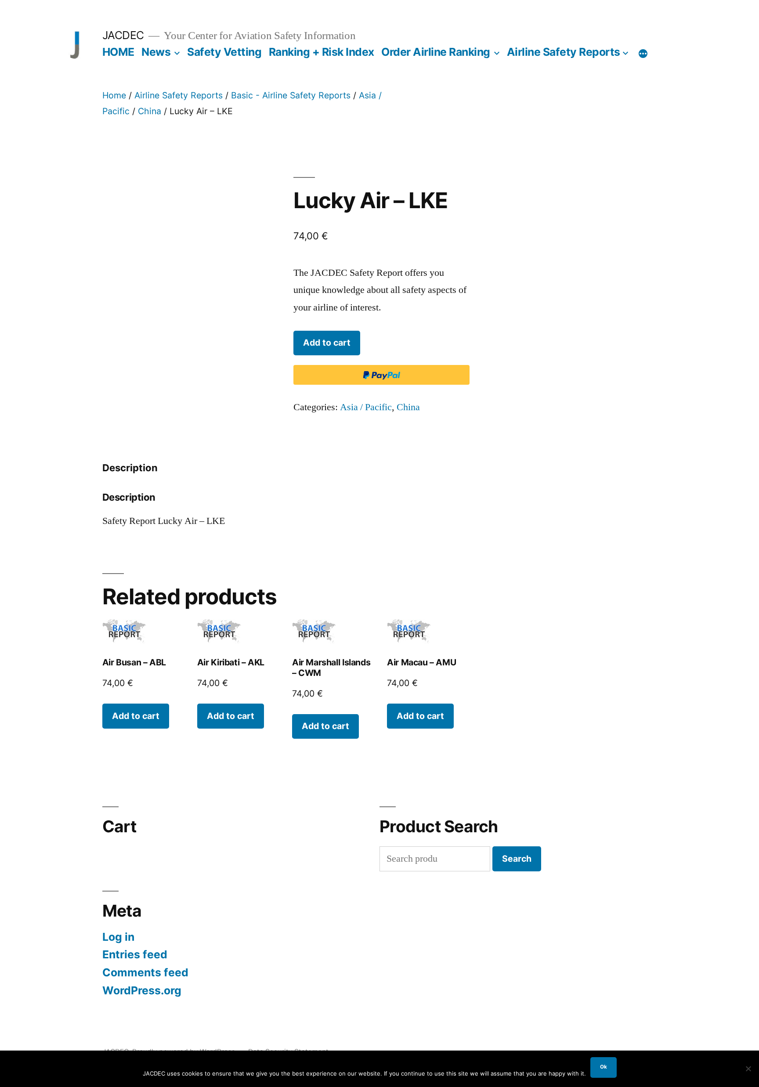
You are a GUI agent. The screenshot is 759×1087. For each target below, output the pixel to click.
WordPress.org (141, 990)
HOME (118, 51)
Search (516, 858)
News (155, 51)
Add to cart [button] (135, 716)
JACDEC (123, 35)
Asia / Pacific (366, 407)
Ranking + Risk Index (321, 51)
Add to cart (327, 342)
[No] (748, 1068)
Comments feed (145, 972)
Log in (118, 936)
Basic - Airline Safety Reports (291, 95)
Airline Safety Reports (563, 51)
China (149, 111)
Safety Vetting (224, 51)
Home (114, 95)
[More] (643, 53)
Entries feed (134, 954)
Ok (603, 1067)
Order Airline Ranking (435, 51)
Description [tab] (130, 467)
